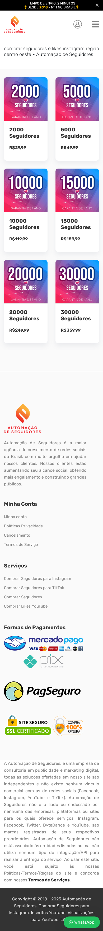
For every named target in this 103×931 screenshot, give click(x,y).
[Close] (97, 5)
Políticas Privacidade (23, 526)
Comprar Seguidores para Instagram (37, 578)
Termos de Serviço (21, 544)
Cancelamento (17, 535)
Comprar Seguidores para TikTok (34, 587)
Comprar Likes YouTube (26, 606)
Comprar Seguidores (23, 597)
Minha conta (15, 516)
